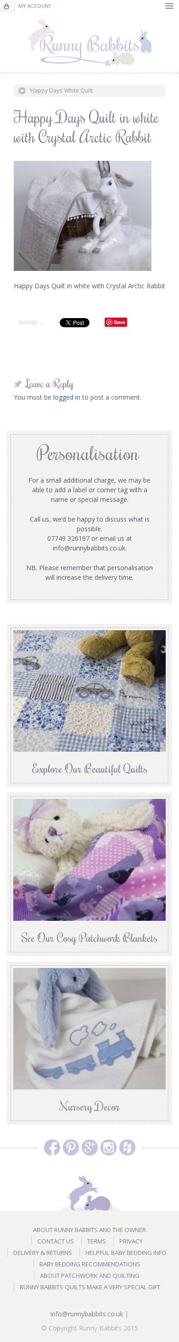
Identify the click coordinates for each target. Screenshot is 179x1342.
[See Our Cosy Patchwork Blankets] (89, 859)
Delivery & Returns (42, 1252)
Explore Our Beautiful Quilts (89, 768)
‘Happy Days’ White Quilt (61, 90)
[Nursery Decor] (89, 1027)
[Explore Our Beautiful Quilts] (89, 690)
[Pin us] (71, 1147)
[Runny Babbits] (89, 42)
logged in (66, 397)
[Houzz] (127, 1147)
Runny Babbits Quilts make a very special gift (90, 1287)
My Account (34, 5)
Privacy (131, 1241)
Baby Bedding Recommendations (89, 1264)
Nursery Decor (90, 1106)
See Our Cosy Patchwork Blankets (89, 937)
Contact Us (55, 1241)
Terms (96, 1241)
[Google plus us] (90, 1147)
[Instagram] (109, 1147)
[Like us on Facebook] (52, 1147)
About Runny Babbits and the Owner (89, 1230)
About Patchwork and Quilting (90, 1275)
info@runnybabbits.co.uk (86, 1313)
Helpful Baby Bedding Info (126, 1252)
